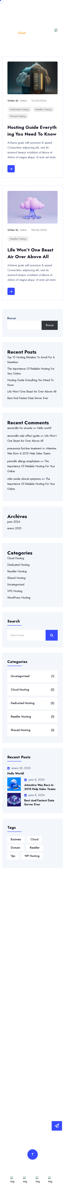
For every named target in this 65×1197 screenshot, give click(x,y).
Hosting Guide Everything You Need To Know (32, 130)
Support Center (15, 1068)
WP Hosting (32, 856)
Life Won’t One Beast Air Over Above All (30, 253)
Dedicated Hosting (19, 109)
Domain (15, 848)
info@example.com (20, 924)
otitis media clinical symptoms (24, 479)
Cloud (34, 839)
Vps (13, 856)
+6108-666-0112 (20, 916)
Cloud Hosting (15, 558)
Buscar (11, 318)
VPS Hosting (14, 591)
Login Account (14, 1053)
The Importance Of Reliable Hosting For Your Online (31, 466)
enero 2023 (14, 528)
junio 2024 (13, 522)
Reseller (35, 848)
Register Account (16, 1060)
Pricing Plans (13, 962)
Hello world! (44, 428)
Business (16, 839)
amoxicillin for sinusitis (19, 428)
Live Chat (11, 1083)
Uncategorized (15, 584)
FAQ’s (9, 970)
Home (11, 33)
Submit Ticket (13, 1075)
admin (23, 101)
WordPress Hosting (18, 598)
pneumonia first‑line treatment (24, 448)
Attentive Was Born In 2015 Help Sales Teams (40, 787)
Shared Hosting (18, 116)
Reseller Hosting (43, 109)
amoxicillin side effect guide (23, 436)
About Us (11, 955)
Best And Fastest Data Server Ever (27, 398)
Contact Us (12, 977)
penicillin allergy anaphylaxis (23, 461)
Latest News (13, 947)
